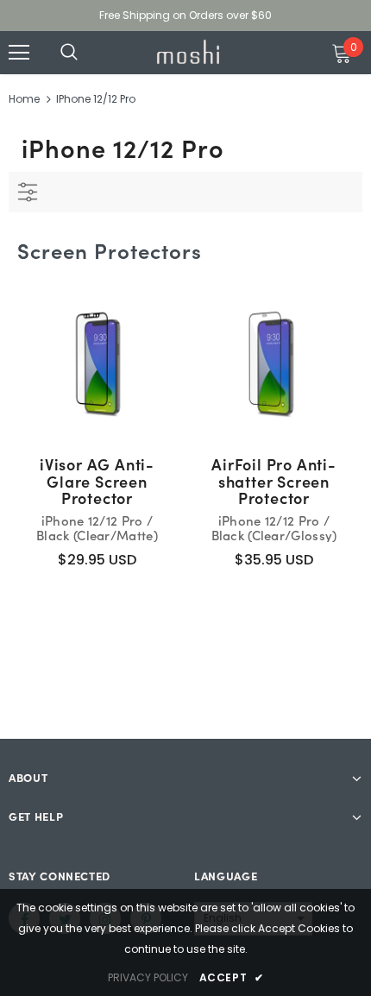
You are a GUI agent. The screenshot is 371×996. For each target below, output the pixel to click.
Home (24, 98)
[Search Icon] (86, 52)
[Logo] (188, 51)
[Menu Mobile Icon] (19, 52)
